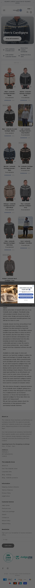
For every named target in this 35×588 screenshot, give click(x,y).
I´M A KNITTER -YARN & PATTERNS (26, 297)
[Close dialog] (33, 286)
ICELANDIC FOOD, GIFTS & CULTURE (26, 294)
